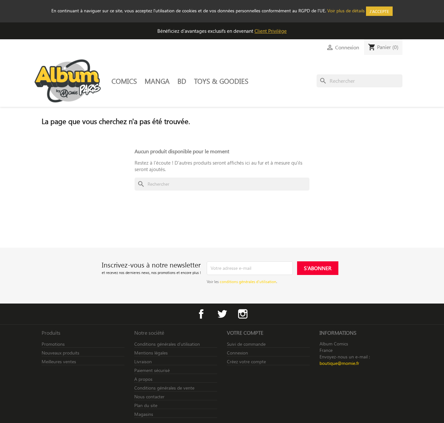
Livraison (143, 361)
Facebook (201, 313)
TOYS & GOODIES (221, 80)
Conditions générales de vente (164, 388)
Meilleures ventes (59, 361)
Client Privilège (271, 31)
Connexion (237, 353)
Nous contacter (149, 396)
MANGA (157, 80)
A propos (143, 379)
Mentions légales (151, 353)
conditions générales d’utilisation (248, 281)
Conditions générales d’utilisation (167, 344)
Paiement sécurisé (152, 370)
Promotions (53, 344)
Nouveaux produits (60, 353)
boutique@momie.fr (339, 363)
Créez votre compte (246, 361)
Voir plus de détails (346, 10)
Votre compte (245, 332)
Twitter (222, 313)
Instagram (242, 313)
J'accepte (379, 11)
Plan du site (145, 405)
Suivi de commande (246, 344)
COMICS (124, 80)
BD (181, 80)
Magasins (143, 414)
